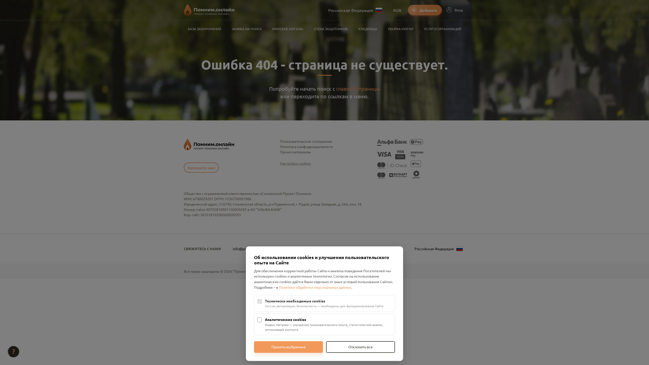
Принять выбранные (289, 346)
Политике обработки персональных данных (315, 287)
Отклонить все (360, 346)
